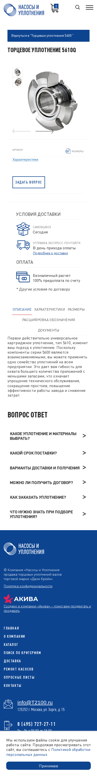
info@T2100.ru (35, 702)
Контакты (13, 685)
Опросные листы (19, 677)
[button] (44, 131)
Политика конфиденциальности (28, 586)
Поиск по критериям (22, 653)
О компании (14, 636)
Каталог (11, 644)
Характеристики (25, 159)
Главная (11, 628)
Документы (48, 330)
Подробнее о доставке (50, 253)
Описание (22, 309)
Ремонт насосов (18, 669)
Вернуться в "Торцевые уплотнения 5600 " (42, 35)
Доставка (12, 661)
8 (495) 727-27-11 (36, 724)
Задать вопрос (28, 182)
